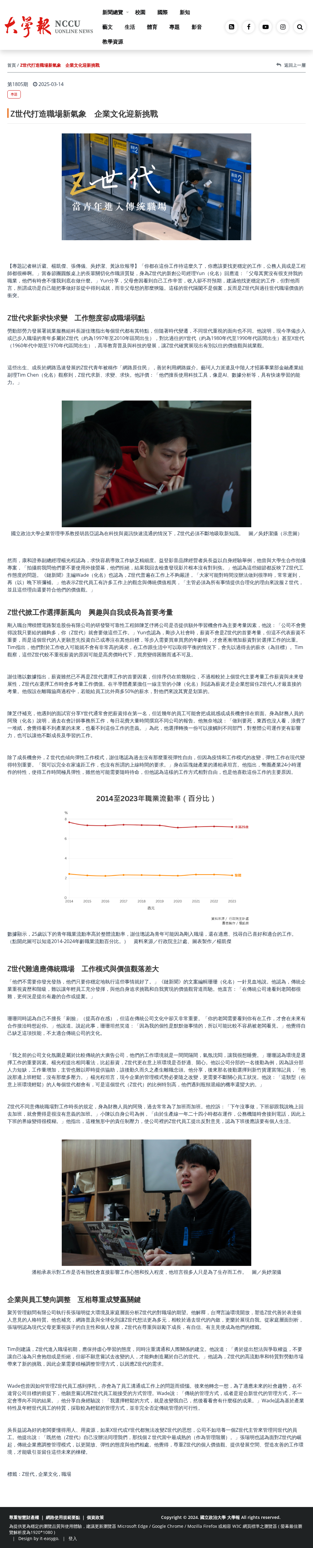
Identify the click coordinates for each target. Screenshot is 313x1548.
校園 (140, 12)
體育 (152, 26)
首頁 (11, 65)
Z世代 (28, 1474)
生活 (130, 26)
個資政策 (95, 1517)
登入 (72, 1538)
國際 (162, 12)
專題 (174, 26)
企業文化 (48, 1474)
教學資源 (112, 41)
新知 (185, 12)
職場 (66, 1474)
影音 (197, 26)
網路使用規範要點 (63, 1517)
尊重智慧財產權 (24, 1517)
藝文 (107, 26)
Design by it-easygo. (38, 1538)
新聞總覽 (112, 12)
